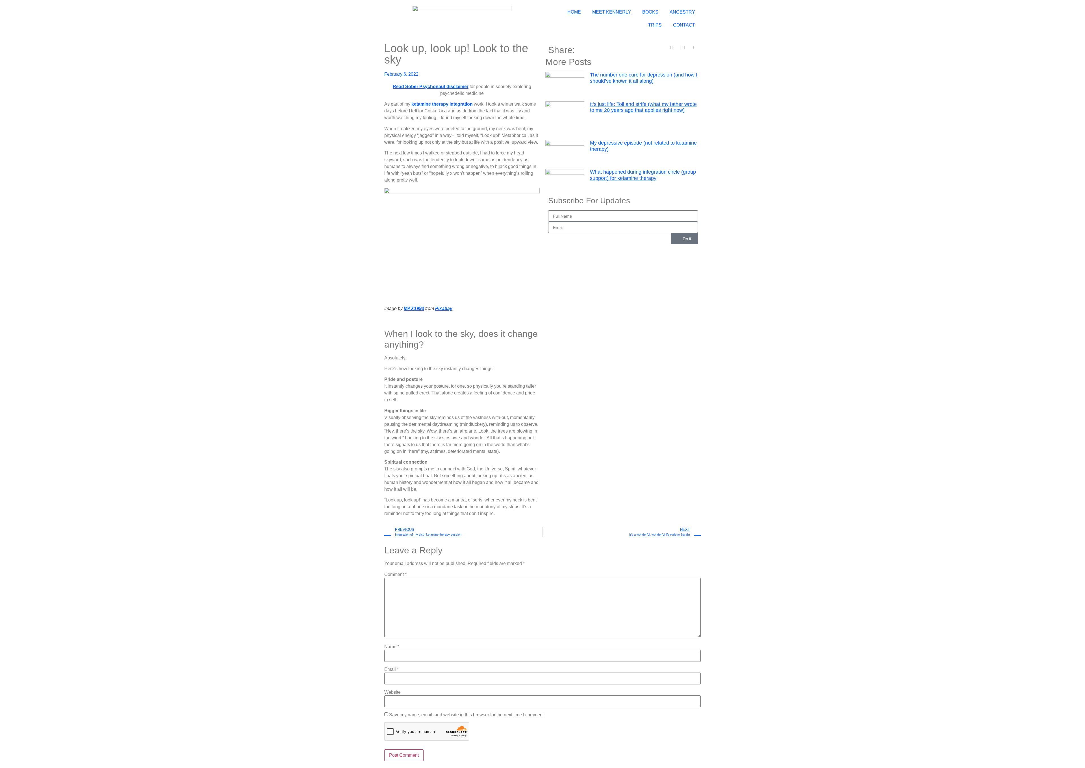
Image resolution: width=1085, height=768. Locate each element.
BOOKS (650, 12)
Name (391, 647)
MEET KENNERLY (611, 12)
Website (392, 692)
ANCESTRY (682, 12)
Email (391, 669)
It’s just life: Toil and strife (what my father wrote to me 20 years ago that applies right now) (643, 107)
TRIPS (655, 25)
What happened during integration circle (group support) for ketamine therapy (643, 175)
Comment (395, 574)
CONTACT (684, 25)
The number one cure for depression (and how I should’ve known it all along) (643, 78)
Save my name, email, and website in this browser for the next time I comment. (467, 715)
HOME (574, 12)
